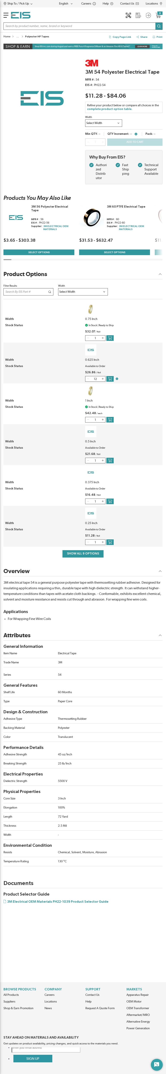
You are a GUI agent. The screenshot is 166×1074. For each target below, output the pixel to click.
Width (88, 117)
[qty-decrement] (88, 142)
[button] (26, 3)
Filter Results (10, 285)
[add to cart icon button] (110, 338)
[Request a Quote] (138, 15)
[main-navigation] (5, 15)
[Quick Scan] (128, 15)
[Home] (20, 15)
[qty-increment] (102, 142)
